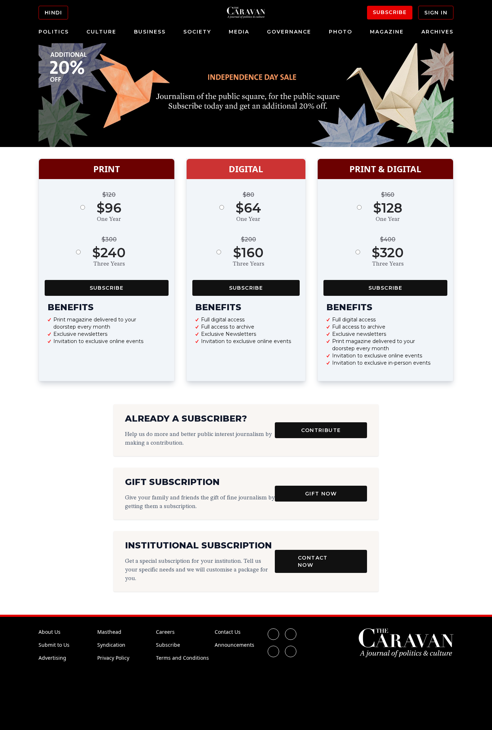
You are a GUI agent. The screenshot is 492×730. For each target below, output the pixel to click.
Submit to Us (54, 644)
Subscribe (390, 12)
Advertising (52, 657)
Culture (101, 31)
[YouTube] (290, 651)
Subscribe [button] (107, 288)
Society (197, 31)
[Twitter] (290, 634)
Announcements (234, 644)
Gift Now (321, 493)
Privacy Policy (113, 657)
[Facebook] (273, 634)
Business (150, 31)
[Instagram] (273, 651)
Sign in (435, 12)
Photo (340, 31)
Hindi (53, 12)
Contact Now (313, 561)
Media (239, 31)
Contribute (321, 430)
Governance (289, 31)
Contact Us (228, 631)
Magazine (387, 31)
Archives (437, 31)
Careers (165, 631)
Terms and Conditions (182, 657)
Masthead (109, 631)
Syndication (111, 644)
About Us (50, 631)
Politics (54, 31)
